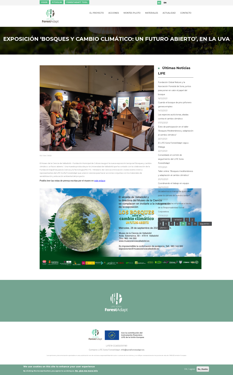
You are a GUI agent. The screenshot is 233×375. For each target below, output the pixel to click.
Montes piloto (132, 13)
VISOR (44, 2)
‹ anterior (177, 219)
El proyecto (97, 13)
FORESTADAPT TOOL (77, 2)
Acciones (113, 13)
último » (163, 228)
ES (159, 2)
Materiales (151, 13)
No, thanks (203, 369)
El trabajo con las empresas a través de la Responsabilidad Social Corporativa (174, 207)
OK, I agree (189, 369)
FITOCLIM (57, 2)
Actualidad (169, 13)
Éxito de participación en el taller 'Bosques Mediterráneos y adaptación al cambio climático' (175, 131)
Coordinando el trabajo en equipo (173, 183)
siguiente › (205, 224)
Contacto (185, 13)
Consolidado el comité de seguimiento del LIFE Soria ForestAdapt (171, 159)
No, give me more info (86, 371)
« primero (164, 219)
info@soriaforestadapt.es (132, 350)
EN (165, 2)
